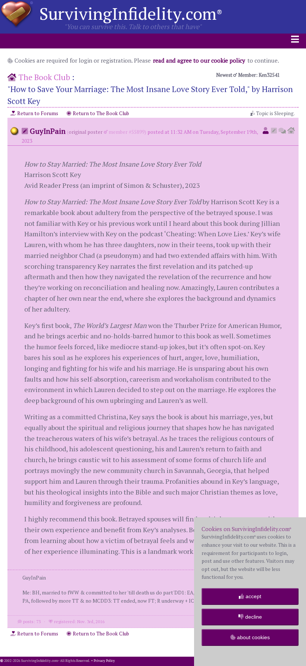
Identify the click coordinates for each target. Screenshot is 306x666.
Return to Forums (37, 113)
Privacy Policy (104, 661)
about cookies (252, 637)
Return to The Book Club (100, 113)
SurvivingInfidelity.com (130, 13)
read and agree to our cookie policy (199, 60)
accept (252, 596)
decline (253, 617)
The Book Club (44, 77)
